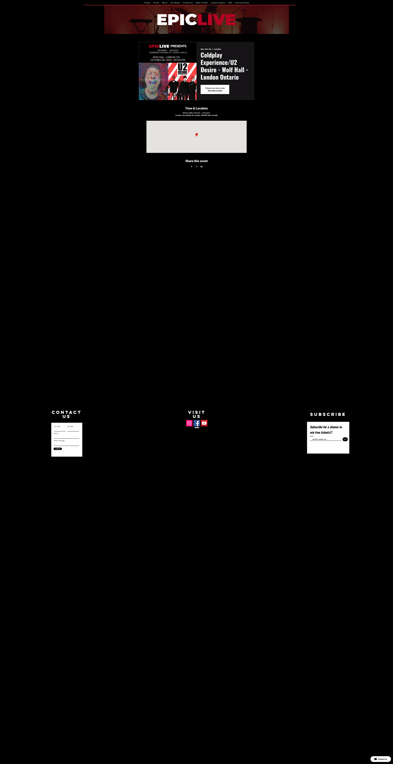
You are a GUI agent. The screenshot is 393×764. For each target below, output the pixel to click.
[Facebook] (197, 423)
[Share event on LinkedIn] (202, 166)
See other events (215, 91)
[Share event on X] (197, 166)
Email (55, 433)
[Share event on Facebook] (192, 166)
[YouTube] (204, 423)
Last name (70, 426)
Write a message (59, 440)
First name (57, 426)
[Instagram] (189, 423)
